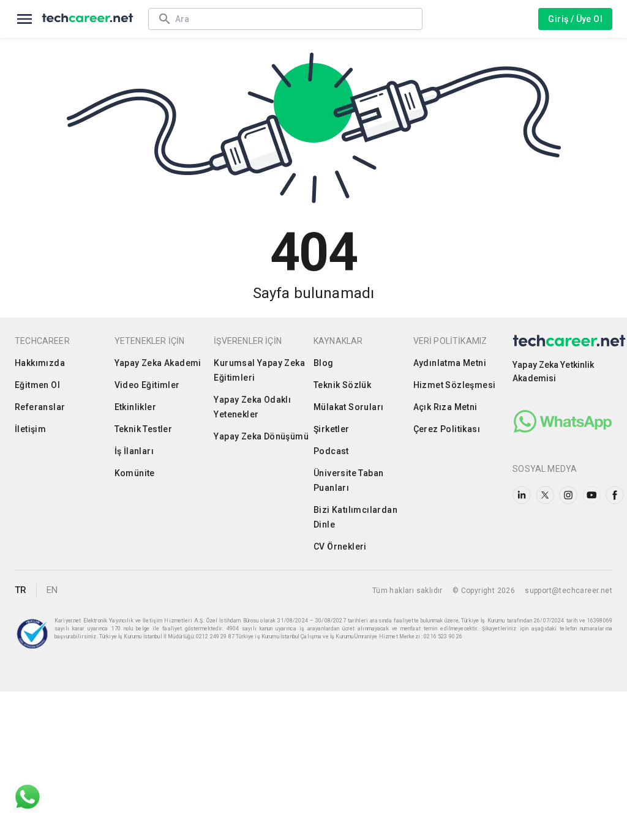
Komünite (135, 473)
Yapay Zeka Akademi (158, 363)
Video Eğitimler (147, 385)
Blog (324, 363)
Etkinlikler (135, 407)
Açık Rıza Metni (445, 407)
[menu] (24, 19)
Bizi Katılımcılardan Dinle (355, 517)
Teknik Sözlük (342, 385)
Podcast (331, 451)
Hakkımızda (40, 363)
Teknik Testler (144, 429)
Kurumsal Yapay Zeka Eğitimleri (259, 370)
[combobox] (292, 18)
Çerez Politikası (446, 429)
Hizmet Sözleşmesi (454, 385)
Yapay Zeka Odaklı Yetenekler (252, 407)
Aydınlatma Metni (449, 363)
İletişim (30, 429)
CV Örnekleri (340, 546)
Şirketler (332, 429)
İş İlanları (134, 451)
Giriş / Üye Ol (575, 19)
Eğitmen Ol (37, 385)
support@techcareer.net (568, 590)
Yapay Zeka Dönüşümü (261, 436)
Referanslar (40, 407)
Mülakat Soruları (348, 407)
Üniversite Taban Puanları (348, 480)
